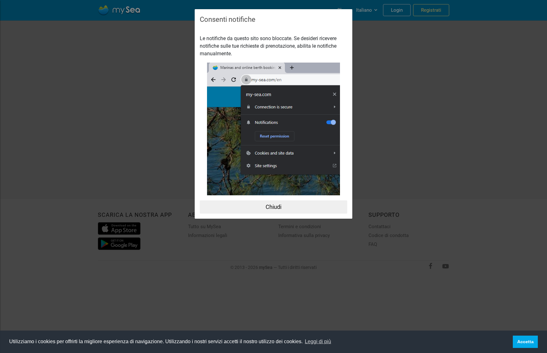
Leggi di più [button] (318, 341)
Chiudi (273, 207)
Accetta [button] (525, 341)
